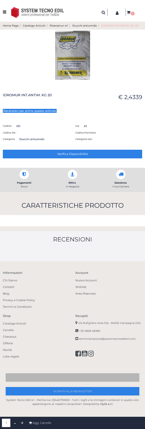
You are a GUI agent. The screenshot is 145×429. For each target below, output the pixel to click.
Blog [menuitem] (6, 293)
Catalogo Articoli (34, 25)
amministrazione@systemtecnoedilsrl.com (107, 338)
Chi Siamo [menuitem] (10, 280)
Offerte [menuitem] (8, 343)
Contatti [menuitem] (8, 287)
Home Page (11, 25)
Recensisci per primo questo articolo (29, 111)
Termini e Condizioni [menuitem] (17, 306)
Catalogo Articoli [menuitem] (14, 323)
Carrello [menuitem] (8, 330)
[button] (72, 56)
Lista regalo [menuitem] (11, 356)
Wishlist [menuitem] (80, 287)
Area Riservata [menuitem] (85, 293)
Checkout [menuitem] (9, 336)
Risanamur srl (59, 25)
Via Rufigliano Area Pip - (109, 323)
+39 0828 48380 (89, 331)
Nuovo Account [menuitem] (86, 280)
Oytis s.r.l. (106, 404)
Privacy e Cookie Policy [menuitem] (19, 300)
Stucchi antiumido (84, 25)
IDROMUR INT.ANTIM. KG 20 (119, 25)
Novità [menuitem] (7, 350)
